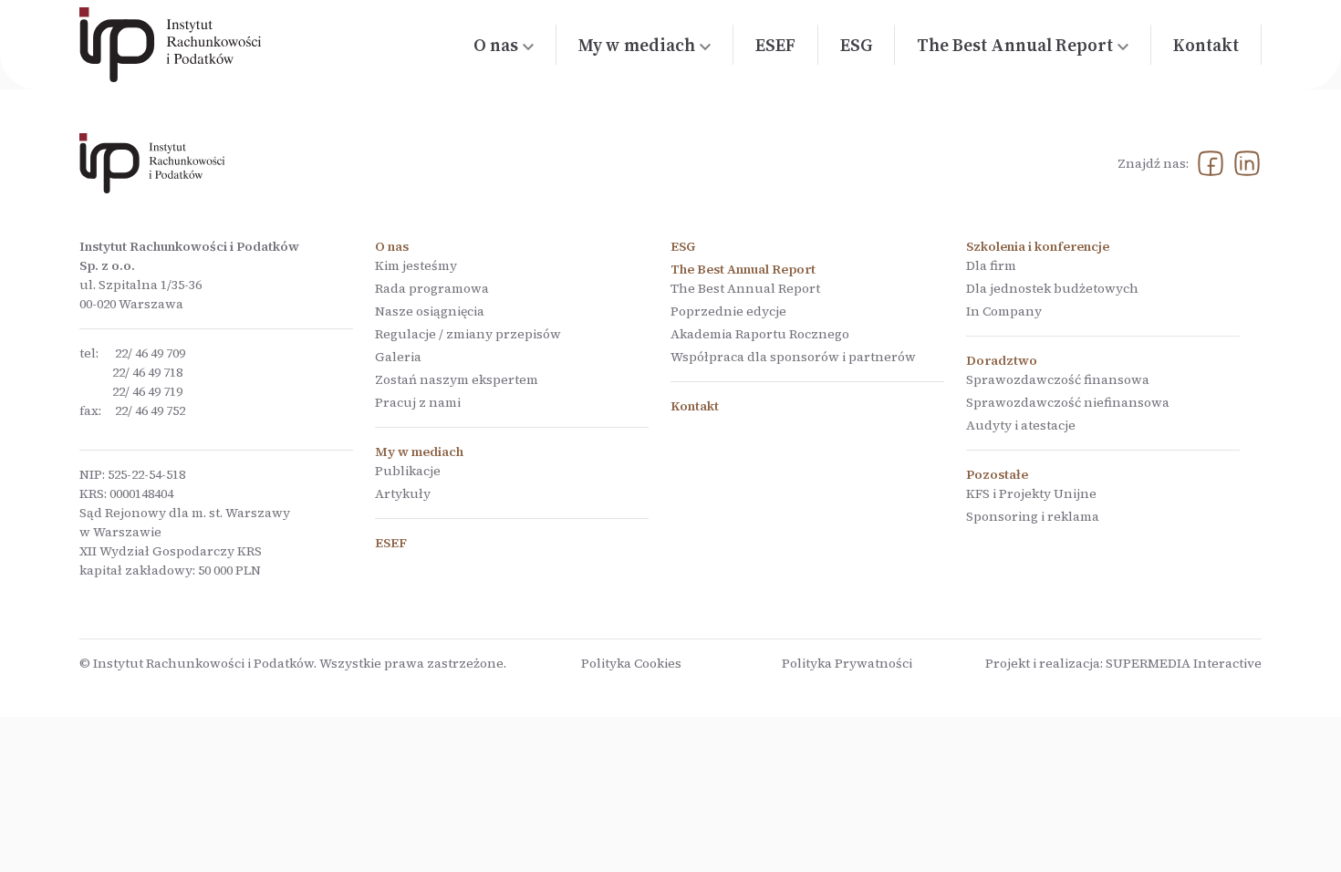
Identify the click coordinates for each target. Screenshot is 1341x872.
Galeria (398, 357)
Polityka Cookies (631, 663)
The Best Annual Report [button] (1015, 45)
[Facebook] (1210, 164)
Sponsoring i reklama (1032, 516)
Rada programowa (432, 288)
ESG (856, 45)
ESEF (775, 45)
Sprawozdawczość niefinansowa (1067, 402)
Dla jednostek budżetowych (1052, 288)
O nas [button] (495, 45)
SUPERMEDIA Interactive (1184, 663)
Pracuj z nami (418, 402)
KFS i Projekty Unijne (1031, 493)
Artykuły (403, 493)
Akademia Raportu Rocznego (759, 334)
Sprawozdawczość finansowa (1057, 379)
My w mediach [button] (636, 45)
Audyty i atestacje (1021, 425)
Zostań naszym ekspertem (456, 379)
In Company (1004, 311)
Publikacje (408, 471)
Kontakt (1206, 45)
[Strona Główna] (170, 44)
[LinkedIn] (1247, 164)
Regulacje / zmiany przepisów (468, 334)
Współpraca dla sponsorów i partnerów (793, 357)
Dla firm (991, 265)
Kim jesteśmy (416, 265)
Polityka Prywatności (847, 663)
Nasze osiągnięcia (429, 311)
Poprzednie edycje (728, 311)
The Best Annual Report (745, 288)
